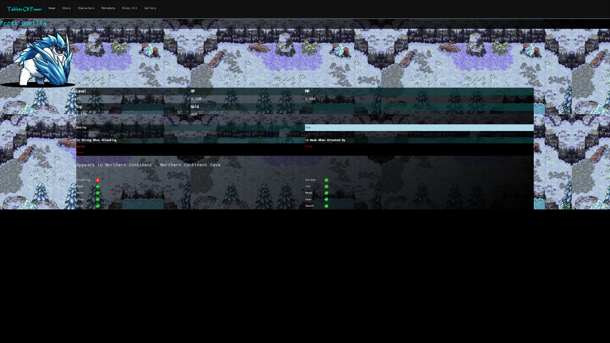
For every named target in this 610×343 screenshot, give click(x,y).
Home (52, 8)
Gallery (150, 8)
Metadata (108, 8)
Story (66, 8)
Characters (86, 8)
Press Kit (130, 8)
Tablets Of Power (24, 9)
